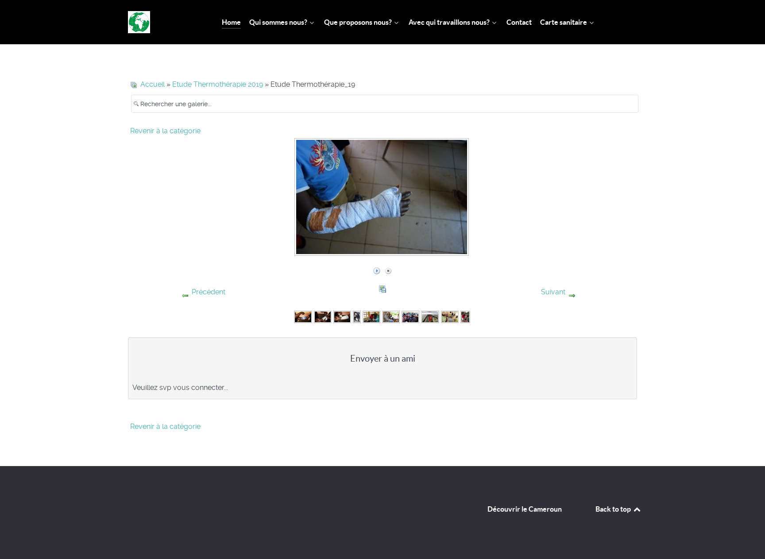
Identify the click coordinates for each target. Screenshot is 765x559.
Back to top (613, 509)
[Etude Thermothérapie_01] (303, 316)
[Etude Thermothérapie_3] (342, 316)
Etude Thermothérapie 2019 (217, 84)
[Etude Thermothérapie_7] (410, 316)
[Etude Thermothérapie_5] (371, 316)
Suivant (553, 292)
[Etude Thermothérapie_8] (430, 316)
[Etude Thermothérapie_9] (450, 316)
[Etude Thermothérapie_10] (465, 316)
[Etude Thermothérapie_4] (356, 316)
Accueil (152, 84)
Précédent (208, 292)
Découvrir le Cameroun (524, 509)
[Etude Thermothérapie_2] (323, 316)
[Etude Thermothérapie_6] (391, 316)
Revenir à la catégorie (165, 131)
